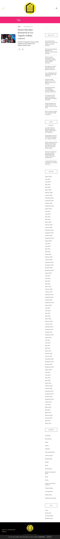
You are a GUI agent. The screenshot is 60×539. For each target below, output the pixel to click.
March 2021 (48, 351)
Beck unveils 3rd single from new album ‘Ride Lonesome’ (51, 113)
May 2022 (47, 313)
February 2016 (48, 415)
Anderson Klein (49, 142)
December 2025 (49, 198)
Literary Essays (49, 455)
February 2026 (49, 192)
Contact (4, 531)
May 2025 (47, 216)
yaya (46, 127)
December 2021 (49, 326)
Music (46, 465)
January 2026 (48, 195)
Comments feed (49, 515)
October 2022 (48, 300)
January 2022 (48, 324)
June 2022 (47, 310)
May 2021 (47, 345)
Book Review (48, 439)
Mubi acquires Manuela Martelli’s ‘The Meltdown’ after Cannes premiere (51, 51)
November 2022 (49, 297)
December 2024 (49, 230)
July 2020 (47, 372)
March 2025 (48, 222)
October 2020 (48, 364)
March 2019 (48, 407)
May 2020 (47, 377)
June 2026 (48, 181)
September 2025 (49, 206)
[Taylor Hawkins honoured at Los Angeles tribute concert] (8, 38)
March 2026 (48, 190)
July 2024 (47, 243)
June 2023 (48, 278)
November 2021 (49, 329)
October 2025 (48, 203)
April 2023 (47, 283)
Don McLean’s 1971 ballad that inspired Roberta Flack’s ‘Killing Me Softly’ (50, 97)
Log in (46, 510)
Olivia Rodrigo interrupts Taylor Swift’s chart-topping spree (50, 155)
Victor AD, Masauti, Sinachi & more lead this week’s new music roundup (51, 43)
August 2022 (48, 305)
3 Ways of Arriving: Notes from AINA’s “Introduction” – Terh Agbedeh (50, 130)
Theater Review (49, 488)
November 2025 (49, 200)
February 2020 (49, 385)
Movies (47, 462)
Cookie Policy (41, 537)
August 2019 (48, 402)
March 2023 (48, 286)
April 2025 (47, 219)
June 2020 (48, 375)
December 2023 (49, 262)
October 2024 (48, 235)
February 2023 (49, 289)
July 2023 (47, 275)
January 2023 (48, 292)
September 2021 (49, 334)
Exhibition (47, 448)
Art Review (48, 435)
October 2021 (48, 332)
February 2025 (49, 224)
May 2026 (47, 184)
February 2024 (49, 257)
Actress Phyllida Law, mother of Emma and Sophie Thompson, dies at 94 (51, 105)
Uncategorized (49, 491)
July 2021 (47, 340)
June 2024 (48, 246)
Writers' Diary (48, 494)
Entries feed (48, 513)
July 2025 (47, 211)
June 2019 (47, 404)
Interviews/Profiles (49, 452)
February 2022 (48, 321)
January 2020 (48, 388)
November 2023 (49, 265)
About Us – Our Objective (8, 529)
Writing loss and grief (50, 498)
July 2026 (47, 179)
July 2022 (47, 308)
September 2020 (49, 367)
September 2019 (49, 399)
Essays (47, 445)
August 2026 (48, 176)
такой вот (47, 161)
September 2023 (49, 270)
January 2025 (48, 227)
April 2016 (47, 410)
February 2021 (48, 353)
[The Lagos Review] (30, 8)
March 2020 (48, 383)
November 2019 (49, 393)
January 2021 (48, 356)
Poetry (46, 480)
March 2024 (48, 254)
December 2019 (49, 391)
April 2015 (47, 420)
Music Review (48, 468)
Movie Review (48, 458)
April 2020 (47, 380)
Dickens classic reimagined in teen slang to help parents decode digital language (50, 59)
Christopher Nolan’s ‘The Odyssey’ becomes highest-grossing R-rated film (50, 89)
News (19, 26)
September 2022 (49, 302)
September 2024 (49, 238)
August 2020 (48, 369)
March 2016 (48, 412)
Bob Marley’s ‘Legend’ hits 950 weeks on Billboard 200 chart (50, 68)
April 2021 (47, 348)
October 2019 (48, 396)
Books (46, 442)
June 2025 (48, 214)
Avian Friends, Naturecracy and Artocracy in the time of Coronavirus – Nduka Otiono (51, 145)
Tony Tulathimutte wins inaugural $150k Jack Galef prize (51, 74)
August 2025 (48, 208)
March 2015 (48, 423)
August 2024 (48, 241)
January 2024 (48, 259)
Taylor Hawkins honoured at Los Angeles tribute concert (25, 34)
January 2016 (48, 418)
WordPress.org (49, 518)
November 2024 (49, 232)
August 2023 (48, 273)
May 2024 (47, 249)
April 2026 (47, 187)
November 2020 (49, 361)
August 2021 (48, 337)
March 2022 (48, 318)
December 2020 (49, 359)
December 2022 (49, 294)
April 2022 (47, 316)
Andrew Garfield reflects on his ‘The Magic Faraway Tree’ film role (50, 81)
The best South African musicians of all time (51, 162)
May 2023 (47, 281)
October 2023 (48, 267)
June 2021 (47, 342)
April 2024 (47, 251)
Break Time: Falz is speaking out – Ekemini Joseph (51, 137)
